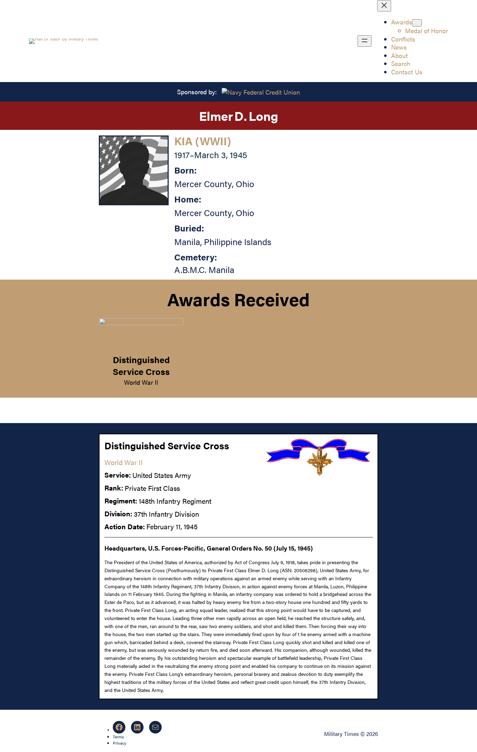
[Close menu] (384, 6)
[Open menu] (365, 41)
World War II (141, 381)
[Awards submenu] (417, 23)
